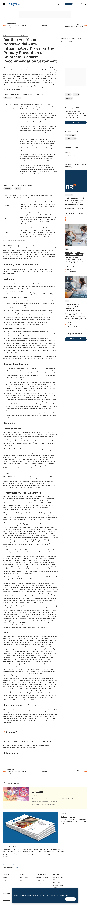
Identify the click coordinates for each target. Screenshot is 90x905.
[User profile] (81, 4)
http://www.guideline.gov (11, 89)
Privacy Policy (64, 895)
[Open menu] (4, 4)
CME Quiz (57, 4)
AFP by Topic (41, 4)
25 (45, 602)
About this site (6, 900)
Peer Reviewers (24, 877)
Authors (22, 874)
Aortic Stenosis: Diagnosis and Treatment (43, 804)
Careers (38, 887)
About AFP (56, 874)
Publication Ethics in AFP (58, 878)
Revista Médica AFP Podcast (58, 886)
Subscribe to (68, 817)
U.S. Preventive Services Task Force (15, 36)
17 (31, 564)
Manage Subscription (42, 877)
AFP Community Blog (9, 890)
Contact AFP (39, 883)
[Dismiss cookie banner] (75, 891)
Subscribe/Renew (41, 874)
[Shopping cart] (77, 4)
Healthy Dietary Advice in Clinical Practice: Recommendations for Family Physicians (55, 798)
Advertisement (45, 10)
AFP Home (6, 874)
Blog (50, 4)
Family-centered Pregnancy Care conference (72, 306)
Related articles (69, 155)
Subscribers (23, 880)
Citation (67, 152)
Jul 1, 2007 (45, 25)
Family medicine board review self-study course (75, 199)
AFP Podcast (56, 882)
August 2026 (37, 792)
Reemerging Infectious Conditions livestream (74, 254)
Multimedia (6, 893)
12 (52, 519)
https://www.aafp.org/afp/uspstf (23, 747)
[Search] (85, 4)
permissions (39, 854)
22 (43, 602)
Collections (6, 883)
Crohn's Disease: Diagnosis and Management (44, 801)
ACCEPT (70, 899)
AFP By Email (40, 880)
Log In (5, 761)
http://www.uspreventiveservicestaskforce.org (19, 85)
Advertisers (23, 883)
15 (29, 564)
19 (32, 564)
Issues (32, 4)
